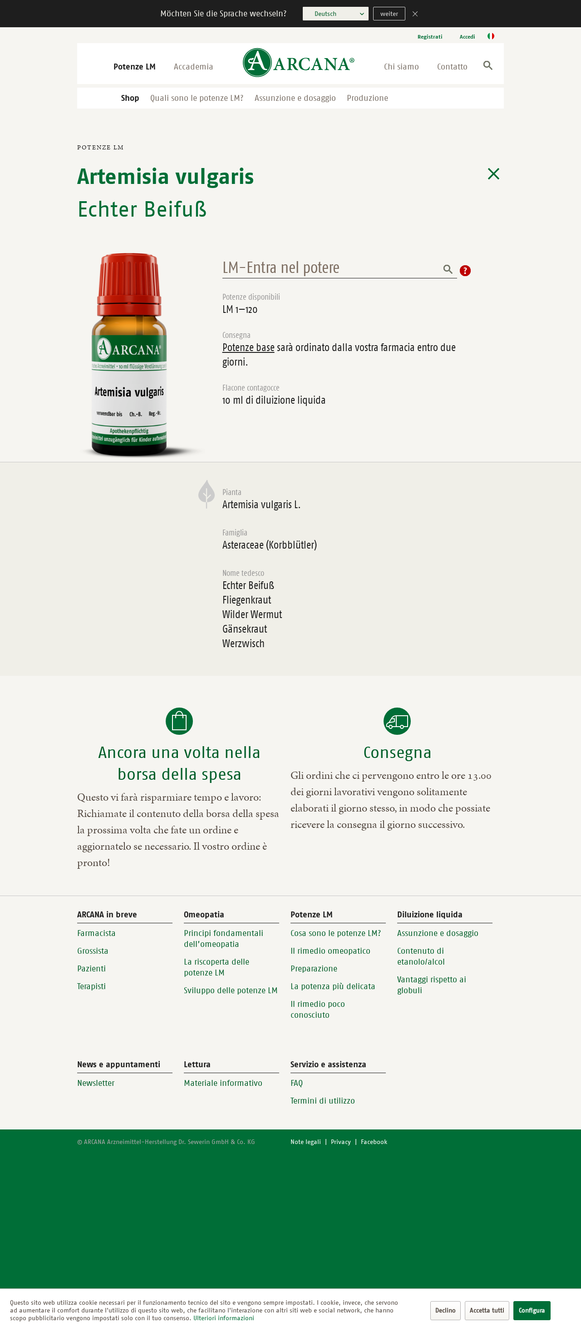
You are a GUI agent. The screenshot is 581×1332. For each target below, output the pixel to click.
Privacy (341, 1142)
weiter (389, 14)
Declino (445, 1310)
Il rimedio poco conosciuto (317, 1009)
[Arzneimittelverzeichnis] (493, 174)
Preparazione (313, 969)
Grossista (92, 951)
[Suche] (488, 67)
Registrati (430, 37)
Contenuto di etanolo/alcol (421, 956)
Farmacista (96, 933)
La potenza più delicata (332, 986)
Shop (130, 98)
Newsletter (95, 1083)
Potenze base (248, 347)
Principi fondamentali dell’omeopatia (223, 938)
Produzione (367, 98)
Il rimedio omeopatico (330, 951)
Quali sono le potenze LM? (197, 98)
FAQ (296, 1083)
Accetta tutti (487, 1310)
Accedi (467, 37)
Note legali (305, 1142)
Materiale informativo (223, 1083)
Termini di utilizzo (322, 1101)
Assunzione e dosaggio (295, 98)
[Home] (298, 63)
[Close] (415, 14)
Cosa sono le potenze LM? (335, 933)
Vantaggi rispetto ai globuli (431, 985)
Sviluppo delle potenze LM (231, 990)
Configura (532, 1310)
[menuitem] (430, 36)
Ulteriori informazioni (223, 1318)
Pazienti (91, 969)
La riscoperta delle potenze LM (216, 967)
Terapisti (91, 986)
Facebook (374, 1142)
